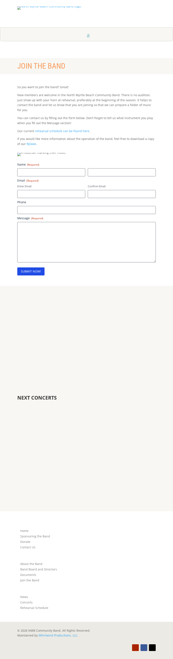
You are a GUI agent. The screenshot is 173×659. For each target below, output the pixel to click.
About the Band (31, 564)
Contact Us (89, 352)
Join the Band (29, 580)
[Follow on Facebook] (144, 647)
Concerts (26, 602)
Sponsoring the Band (35, 536)
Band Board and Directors (38, 569)
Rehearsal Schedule (34, 608)
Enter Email (24, 186)
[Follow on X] (152, 647)
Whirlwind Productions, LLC (58, 635)
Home (24, 531)
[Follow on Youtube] (135, 647)
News (24, 597)
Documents (28, 575)
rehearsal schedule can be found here (62, 131)
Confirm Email (96, 186)
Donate (25, 542)
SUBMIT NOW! (31, 271)
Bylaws (31, 144)
